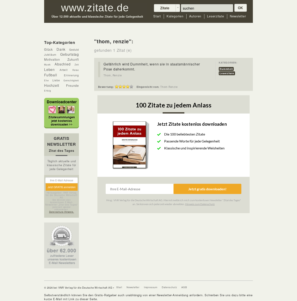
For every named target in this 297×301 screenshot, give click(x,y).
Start (157, 16)
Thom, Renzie (112, 75)
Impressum (150, 287)
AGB (184, 287)
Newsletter (238, 16)
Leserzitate (215, 16)
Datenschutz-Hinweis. (61, 211)
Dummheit (226, 68)
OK (241, 7)
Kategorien (175, 16)
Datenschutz (169, 287)
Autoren (195, 16)
